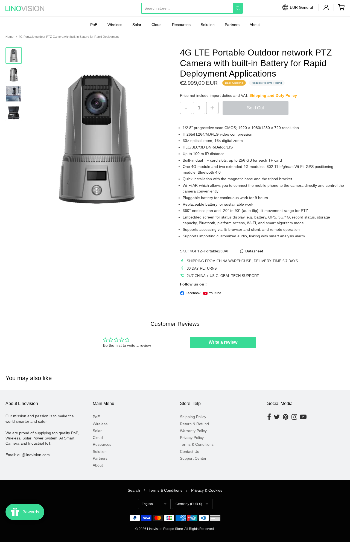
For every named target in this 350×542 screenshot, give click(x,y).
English (147, 504)
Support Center (193, 458)
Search (134, 490)
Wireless (114, 24)
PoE (93, 24)
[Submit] (238, 8)
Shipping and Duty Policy (273, 95)
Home (9, 36)
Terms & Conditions (197, 444)
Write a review (223, 342)
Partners (232, 24)
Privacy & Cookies (206, 490)
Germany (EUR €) (189, 504)
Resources (181, 24)
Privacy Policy (192, 437)
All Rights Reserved (199, 529)
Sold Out (255, 108)
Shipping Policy (193, 417)
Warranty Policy (193, 431)
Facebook (193, 293)
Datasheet (254, 251)
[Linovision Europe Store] (30, 8)
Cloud (156, 24)
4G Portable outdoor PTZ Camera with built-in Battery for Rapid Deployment (69, 36)
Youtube (215, 293)
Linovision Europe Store (165, 529)
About (255, 24)
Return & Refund (194, 424)
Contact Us (189, 451)
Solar (136, 24)
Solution (208, 24)
